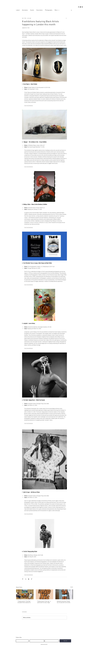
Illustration (39, 10)
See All (71, 587)
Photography (48, 10)
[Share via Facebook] (22, 579)
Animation (25, 10)
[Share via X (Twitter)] (25, 579)
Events (32, 10)
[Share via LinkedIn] (28, 579)
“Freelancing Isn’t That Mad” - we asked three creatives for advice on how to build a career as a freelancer (25, 602)
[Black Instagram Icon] (82, 7)
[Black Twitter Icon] (80, 7)
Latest (18, 10)
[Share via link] (31, 579)
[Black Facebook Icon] (78, 7)
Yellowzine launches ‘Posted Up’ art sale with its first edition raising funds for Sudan (64, 602)
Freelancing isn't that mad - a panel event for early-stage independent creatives (44, 602)
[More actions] (66, 18)
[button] (71, 10)
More (56, 10)
